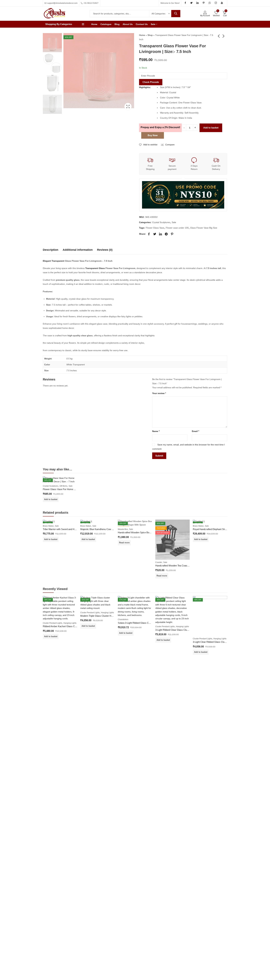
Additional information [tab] (78, 249)
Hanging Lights (69, 623)
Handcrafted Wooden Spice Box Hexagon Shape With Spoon (149, 532)
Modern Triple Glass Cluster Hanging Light (101, 615)
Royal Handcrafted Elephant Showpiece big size (217, 529)
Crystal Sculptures (161, 222)
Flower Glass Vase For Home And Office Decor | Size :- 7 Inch (75, 489)
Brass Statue (48, 526)
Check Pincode (150, 82)
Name (156, 431)
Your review (159, 393)
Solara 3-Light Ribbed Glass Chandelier (138, 623)
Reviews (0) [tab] (104, 249)
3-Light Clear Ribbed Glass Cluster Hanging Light (218, 642)
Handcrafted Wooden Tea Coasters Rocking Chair (180, 565)
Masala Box (123, 529)
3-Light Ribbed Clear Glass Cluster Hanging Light (180, 630)
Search (175, 13)
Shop (150, 35)
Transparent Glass (95, 268)
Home (142, 35)
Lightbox (128, 106)
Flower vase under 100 (177, 228)
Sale (174, 222)
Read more (124, 542)
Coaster (158, 562)
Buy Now (153, 135)
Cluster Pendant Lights (52, 623)
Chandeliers (123, 619)
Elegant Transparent (53, 261)
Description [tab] (50, 249)
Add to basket (210, 127)
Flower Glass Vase (155, 228)
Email (195, 431)
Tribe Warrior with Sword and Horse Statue (64, 529)
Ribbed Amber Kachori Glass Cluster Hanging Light (69, 626)
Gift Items (63, 486)
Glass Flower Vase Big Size (203, 228)
